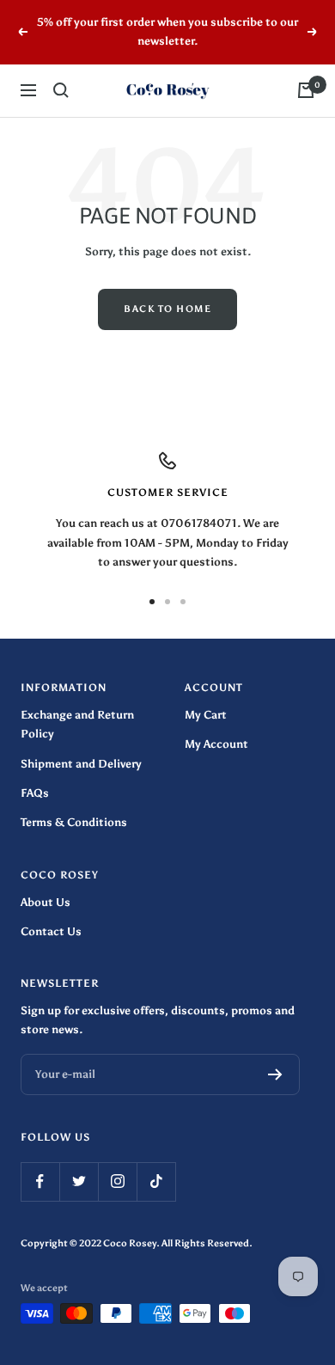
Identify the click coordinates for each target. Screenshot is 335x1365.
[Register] (275, 1074)
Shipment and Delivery (81, 763)
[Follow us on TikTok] (156, 1181)
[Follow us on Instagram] (117, 1181)
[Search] (61, 90)
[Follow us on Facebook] (40, 1181)
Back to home (167, 309)
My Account (216, 744)
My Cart (206, 714)
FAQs (35, 793)
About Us (45, 902)
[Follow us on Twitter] (78, 1181)
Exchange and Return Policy (77, 724)
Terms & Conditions (74, 822)
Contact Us (51, 931)
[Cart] (305, 90)
